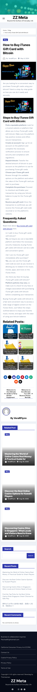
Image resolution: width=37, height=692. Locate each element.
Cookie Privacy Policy (9, 658)
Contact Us (5, 652)
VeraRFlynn (13, 58)
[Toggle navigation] (3, 18)
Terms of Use (5, 668)
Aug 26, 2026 (24, 462)
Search (7, 549)
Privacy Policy (6, 663)
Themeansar (5, 677)
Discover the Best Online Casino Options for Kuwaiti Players (18, 493)
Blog (5, 40)
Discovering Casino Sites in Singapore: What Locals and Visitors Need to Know (18, 531)
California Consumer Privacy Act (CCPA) (16, 647)
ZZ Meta (20, 17)
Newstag (28, 674)
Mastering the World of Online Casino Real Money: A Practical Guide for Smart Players (18, 458)
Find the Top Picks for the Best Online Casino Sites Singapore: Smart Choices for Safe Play (17, 596)
